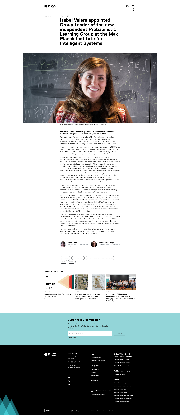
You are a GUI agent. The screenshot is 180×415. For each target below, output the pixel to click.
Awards (63, 261)
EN (128, 6)
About (116, 379)
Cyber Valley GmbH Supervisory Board (123, 395)
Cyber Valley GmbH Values (120, 392)
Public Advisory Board (119, 374)
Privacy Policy (72, 337)
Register (119, 333)
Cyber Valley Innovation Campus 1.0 (122, 386)
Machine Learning (78, 258)
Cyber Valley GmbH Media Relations (123, 398)
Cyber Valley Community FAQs (121, 401)
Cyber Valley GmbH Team (120, 389)
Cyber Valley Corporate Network (122, 362)
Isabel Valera (72, 242)
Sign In (48, 410)
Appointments (65, 258)
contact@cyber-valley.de (74, 367)
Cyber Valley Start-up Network (121, 359)
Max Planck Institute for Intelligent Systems (100, 258)
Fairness (71, 261)
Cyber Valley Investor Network (121, 365)
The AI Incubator (95, 369)
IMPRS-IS (93, 387)
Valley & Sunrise (95, 375)
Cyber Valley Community (120, 383)
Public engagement (122, 371)
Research (94, 380)
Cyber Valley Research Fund (98, 394)
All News (48, 16)
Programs (95, 366)
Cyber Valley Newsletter (97, 357)
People (92, 384)
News (133, 9)
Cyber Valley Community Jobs (98, 360)
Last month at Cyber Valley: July (57, 294)
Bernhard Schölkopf (106, 242)
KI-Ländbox (93, 372)
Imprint (69, 410)
